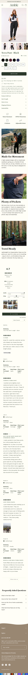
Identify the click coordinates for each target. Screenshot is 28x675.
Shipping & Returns (6, 105)
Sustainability (4, 108)
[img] (24, 56)
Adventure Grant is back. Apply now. (14, 1)
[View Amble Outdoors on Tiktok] (6, 665)
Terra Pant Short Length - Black (11, 330)
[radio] (3, 60)
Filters (15, 314)
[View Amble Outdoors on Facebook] (9, 665)
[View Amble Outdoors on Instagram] (2, 665)
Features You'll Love (6, 96)
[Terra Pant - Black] (4, 46)
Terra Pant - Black (8, 422)
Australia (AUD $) (5, 669)
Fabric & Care (4, 102)
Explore (3, 633)
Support (3, 628)
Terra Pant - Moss (7, 488)
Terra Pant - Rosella (8, 546)
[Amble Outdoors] (14, 5)
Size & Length (4, 99)
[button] (22, 5)
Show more (13, 579)
